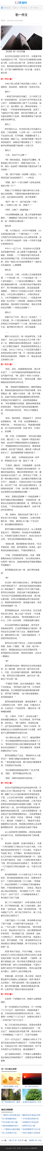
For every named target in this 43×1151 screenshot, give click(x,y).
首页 (15, 8)
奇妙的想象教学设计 (10, 1126)
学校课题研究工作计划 (31, 1129)
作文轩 (19, 1148)
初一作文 (34, 8)
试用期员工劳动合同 (30, 1122)
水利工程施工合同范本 (31, 1133)
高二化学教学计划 (9, 1133)
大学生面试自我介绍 (30, 1119)
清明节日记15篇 (28, 1126)
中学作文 (23, 8)
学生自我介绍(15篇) (10, 1122)
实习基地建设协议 (9, 1119)
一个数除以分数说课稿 (11, 1129)
